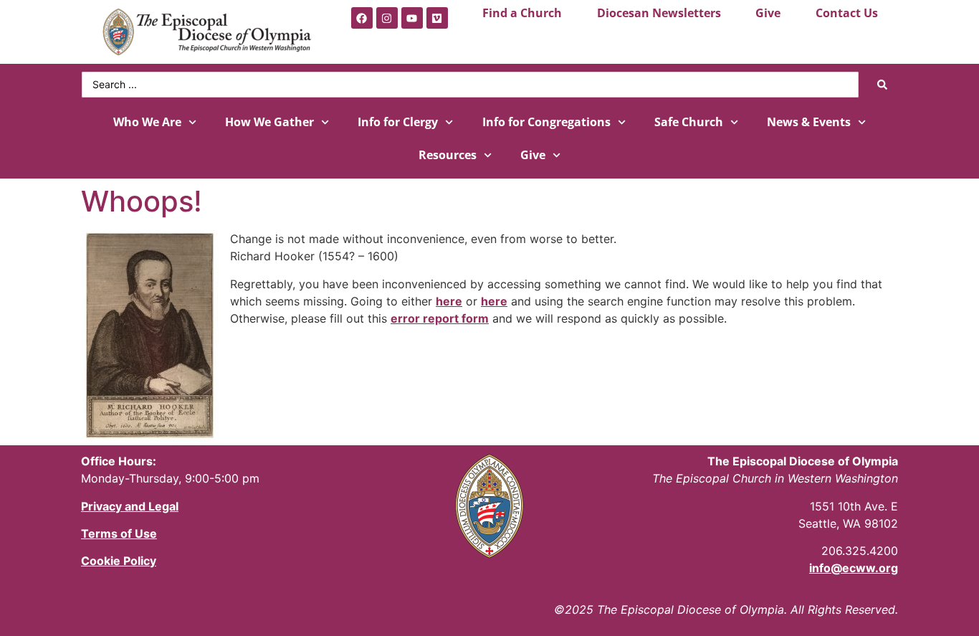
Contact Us (847, 13)
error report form (440, 318)
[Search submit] (882, 84)
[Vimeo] (437, 18)
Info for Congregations (546, 122)
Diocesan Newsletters (659, 13)
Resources (448, 155)
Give (767, 13)
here (449, 301)
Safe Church (688, 122)
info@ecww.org (853, 568)
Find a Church (522, 13)
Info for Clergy (398, 122)
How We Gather (269, 122)
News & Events (809, 122)
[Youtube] (412, 18)
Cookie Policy (118, 561)
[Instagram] (387, 18)
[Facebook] (362, 18)
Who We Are (147, 122)
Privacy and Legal (129, 506)
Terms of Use (119, 533)
